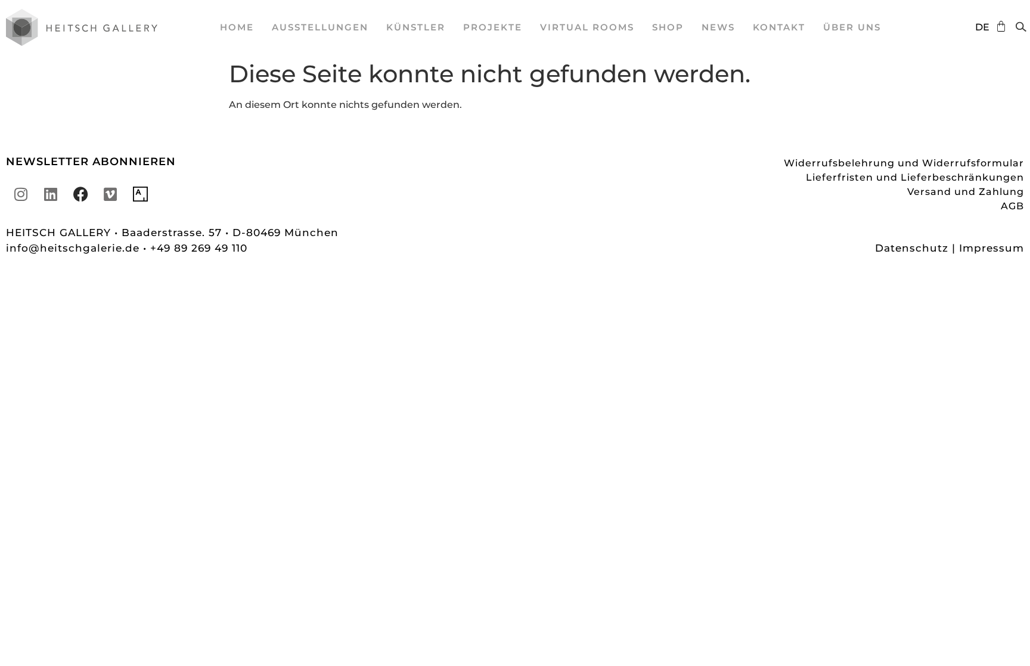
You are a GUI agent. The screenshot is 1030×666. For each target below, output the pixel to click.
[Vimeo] (110, 194)
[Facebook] (80, 194)
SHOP (668, 27)
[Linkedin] (51, 194)
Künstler (415, 27)
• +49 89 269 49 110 (195, 248)
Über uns (852, 27)
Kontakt (779, 27)
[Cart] (998, 26)
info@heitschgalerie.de (74, 248)
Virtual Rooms (587, 27)
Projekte (492, 27)
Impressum (991, 248)
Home (237, 27)
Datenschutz (911, 248)
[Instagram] (21, 194)
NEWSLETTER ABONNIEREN (91, 161)
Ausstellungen (320, 27)
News (718, 27)
